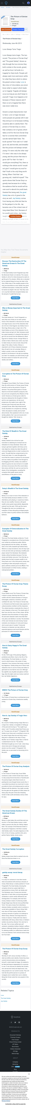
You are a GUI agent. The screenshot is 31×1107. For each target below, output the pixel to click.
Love (22, 82)
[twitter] (16, 1023)
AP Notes (15, 1044)
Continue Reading (15, 216)
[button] (2, 2)
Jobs (12, 1066)
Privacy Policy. (6, 1100)
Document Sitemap (15, 1035)
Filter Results (25, 34)
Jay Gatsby (16, 198)
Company (15, 1062)
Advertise (15, 1064)
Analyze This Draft (18, 29)
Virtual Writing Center (15, 1042)
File (3, 34)
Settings (18, 34)
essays (8, 7)
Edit (8, 34)
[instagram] (19, 1023)
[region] (15, 1089)
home (2, 7)
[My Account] (29, 3)
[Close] (29, 1074)
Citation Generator (15, 1049)
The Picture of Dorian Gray (19, 18)
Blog (15, 1069)
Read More (15, 298)
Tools (12, 34)
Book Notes (15, 1046)
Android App (15, 1053)
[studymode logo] (10, 3)
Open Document (6, 29)
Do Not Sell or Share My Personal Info (15, 1104)
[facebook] (12, 1023)
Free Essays (15, 1039)
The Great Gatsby (6, 998)
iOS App (15, 1051)
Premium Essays (15, 1037)
